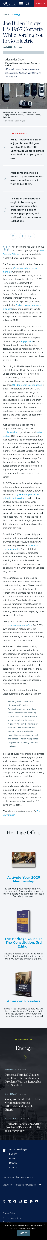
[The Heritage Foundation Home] (9, 4)
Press (12, 1158)
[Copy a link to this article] (31, 236)
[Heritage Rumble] (31, 1202)
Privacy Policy (9, 1213)
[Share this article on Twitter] (13, 236)
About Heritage (18, 1149)
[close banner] (44, 1225)
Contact (13, 1167)
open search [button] (27, 3)
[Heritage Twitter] (4, 1202)
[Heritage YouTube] (36, 1202)
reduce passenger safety (19, 625)
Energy (17, 14)
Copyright (7, 1222)
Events (13, 1154)
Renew (13, 1163)
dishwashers (12, 432)
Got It (23, 1233)
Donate (40, 3)
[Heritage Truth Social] (9, 1202)
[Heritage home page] (5, 1151)
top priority (27, 341)
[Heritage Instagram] (20, 1202)
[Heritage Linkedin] (25, 1202)
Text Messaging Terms (12, 1218)
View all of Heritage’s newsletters (19, 1185)
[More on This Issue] (23, 1057)
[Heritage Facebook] (14, 1202)
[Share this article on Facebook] (22, 236)
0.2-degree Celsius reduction (27, 385)
